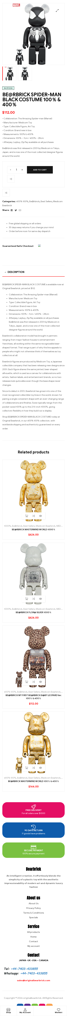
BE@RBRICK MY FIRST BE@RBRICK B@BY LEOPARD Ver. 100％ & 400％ (34, 697)
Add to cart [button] (26, 515)
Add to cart (40, 170)
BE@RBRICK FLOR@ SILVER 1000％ (33, 612)
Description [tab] (16, 272)
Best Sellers (46, 201)
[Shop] (8, 1009)
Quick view (40, 515)
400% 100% (22, 201)
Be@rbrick (34, 201)
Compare (11, 179)
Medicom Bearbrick (45, 526)
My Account (25, 1012)
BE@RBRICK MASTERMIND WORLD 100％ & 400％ (33, 781)
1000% (7, 526)
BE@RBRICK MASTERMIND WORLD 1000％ (33, 529)
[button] (57, 10)
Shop (8, 1012)
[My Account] (25, 1009)
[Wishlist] (58, 1009)
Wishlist (58, 1012)
